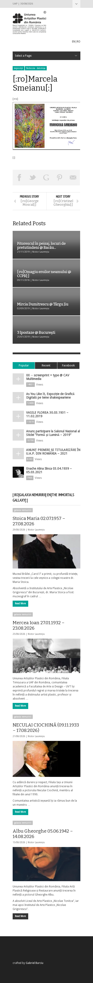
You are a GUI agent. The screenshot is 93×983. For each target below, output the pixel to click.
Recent (46, 365)
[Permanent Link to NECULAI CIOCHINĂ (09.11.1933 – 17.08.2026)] (46, 759)
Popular (24, 365)
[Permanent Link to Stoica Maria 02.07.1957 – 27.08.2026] (46, 551)
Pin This (60, 177)
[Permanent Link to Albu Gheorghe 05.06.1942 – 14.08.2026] (46, 864)
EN (73, 41)
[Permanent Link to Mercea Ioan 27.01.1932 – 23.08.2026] (46, 656)
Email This (73, 177)
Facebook (68, 365)
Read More (20, 603)
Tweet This (33, 177)
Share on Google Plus (46, 177)
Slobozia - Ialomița (35, 68)
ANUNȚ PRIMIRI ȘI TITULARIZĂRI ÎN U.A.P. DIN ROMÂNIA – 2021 (53, 451)
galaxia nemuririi (22, 510)
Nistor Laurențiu (36, 529)
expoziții (18, 68)
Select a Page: (76, 4)
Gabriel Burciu (34, 963)
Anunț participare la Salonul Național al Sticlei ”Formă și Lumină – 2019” (53, 433)
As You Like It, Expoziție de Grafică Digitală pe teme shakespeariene (50, 395)
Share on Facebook (19, 177)
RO (78, 41)
